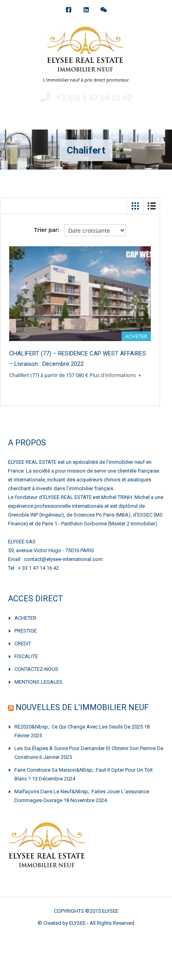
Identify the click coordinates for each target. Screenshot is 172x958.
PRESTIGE (25, 631)
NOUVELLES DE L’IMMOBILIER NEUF (82, 707)
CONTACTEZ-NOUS (36, 669)
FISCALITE (26, 656)
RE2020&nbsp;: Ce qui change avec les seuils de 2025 (78, 727)
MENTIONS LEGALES (38, 682)
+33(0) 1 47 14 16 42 (94, 97)
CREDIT (22, 644)
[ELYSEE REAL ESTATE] (86, 50)
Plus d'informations (113, 375)
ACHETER (25, 618)
